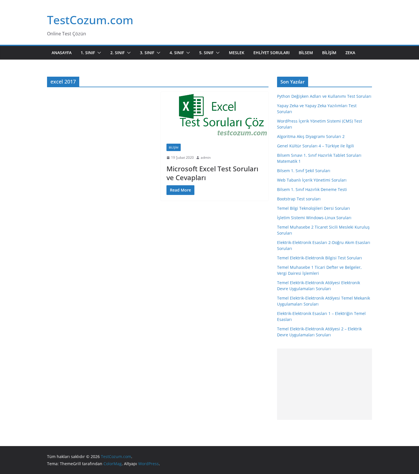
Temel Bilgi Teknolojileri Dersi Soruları (313, 208)
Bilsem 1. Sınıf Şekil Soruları (303, 170)
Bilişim (329, 52)
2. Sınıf (117, 52)
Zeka (350, 52)
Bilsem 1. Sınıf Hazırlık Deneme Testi (312, 189)
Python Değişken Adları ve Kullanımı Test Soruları (324, 96)
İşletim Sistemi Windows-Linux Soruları (314, 217)
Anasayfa (62, 52)
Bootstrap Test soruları (299, 199)
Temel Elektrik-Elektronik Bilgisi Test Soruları (319, 258)
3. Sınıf (147, 52)
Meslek (236, 52)
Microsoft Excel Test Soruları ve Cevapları (212, 173)
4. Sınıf (177, 52)
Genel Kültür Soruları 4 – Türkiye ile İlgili (315, 145)
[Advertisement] (324, 384)
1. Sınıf (88, 52)
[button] (98, 53)
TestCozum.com (90, 20)
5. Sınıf (206, 52)
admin (206, 157)
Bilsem (306, 52)
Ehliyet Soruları (271, 52)
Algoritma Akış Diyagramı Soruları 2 (311, 136)
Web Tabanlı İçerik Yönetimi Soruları (312, 180)
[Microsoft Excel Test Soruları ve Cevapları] (215, 115)
